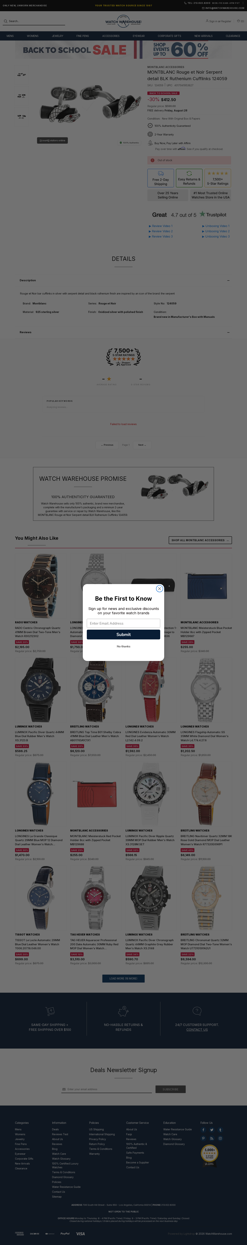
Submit (123, 634)
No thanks (123, 646)
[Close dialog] (159, 589)
